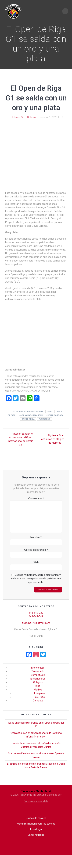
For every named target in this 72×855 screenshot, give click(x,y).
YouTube (40, 697)
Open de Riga (28, 419)
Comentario (36, 498)
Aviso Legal (36, 829)
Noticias (31, 117)
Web (36, 562)
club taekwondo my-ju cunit (28, 411)
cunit (50, 411)
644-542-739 (36, 612)
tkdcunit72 (17, 117)
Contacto (38, 700)
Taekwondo (37, 671)
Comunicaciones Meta (36, 801)
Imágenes (39, 693)
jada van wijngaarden (31, 415)
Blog (37, 686)
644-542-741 (36, 616)
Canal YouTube (36, 834)
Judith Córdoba (54, 415)
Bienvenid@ (37, 667)
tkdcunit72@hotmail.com (36, 623)
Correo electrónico (36, 549)
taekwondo (45, 419)
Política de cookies (36, 818)
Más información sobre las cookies (36, 823)
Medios (38, 689)
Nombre (36, 537)
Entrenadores (37, 678)
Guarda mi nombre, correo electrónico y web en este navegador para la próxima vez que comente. (36, 578)
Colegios (38, 682)
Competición (38, 675)
